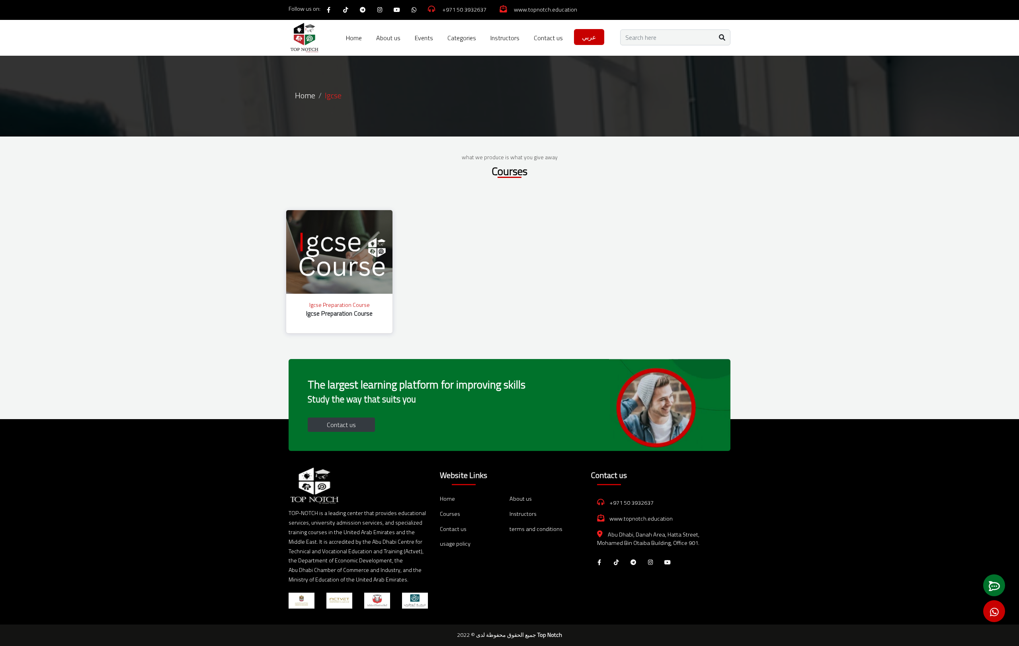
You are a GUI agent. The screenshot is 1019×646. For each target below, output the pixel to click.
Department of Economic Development (345, 560)
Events (424, 38)
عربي (589, 37)
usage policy (455, 544)
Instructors (504, 38)
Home (354, 38)
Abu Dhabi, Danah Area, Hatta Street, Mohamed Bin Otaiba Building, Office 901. (648, 539)
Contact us (548, 38)
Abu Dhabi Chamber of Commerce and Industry (344, 570)
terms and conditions (536, 529)
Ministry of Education (314, 579)
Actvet (413, 551)
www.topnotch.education (640, 518)
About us (388, 38)
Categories (461, 38)
